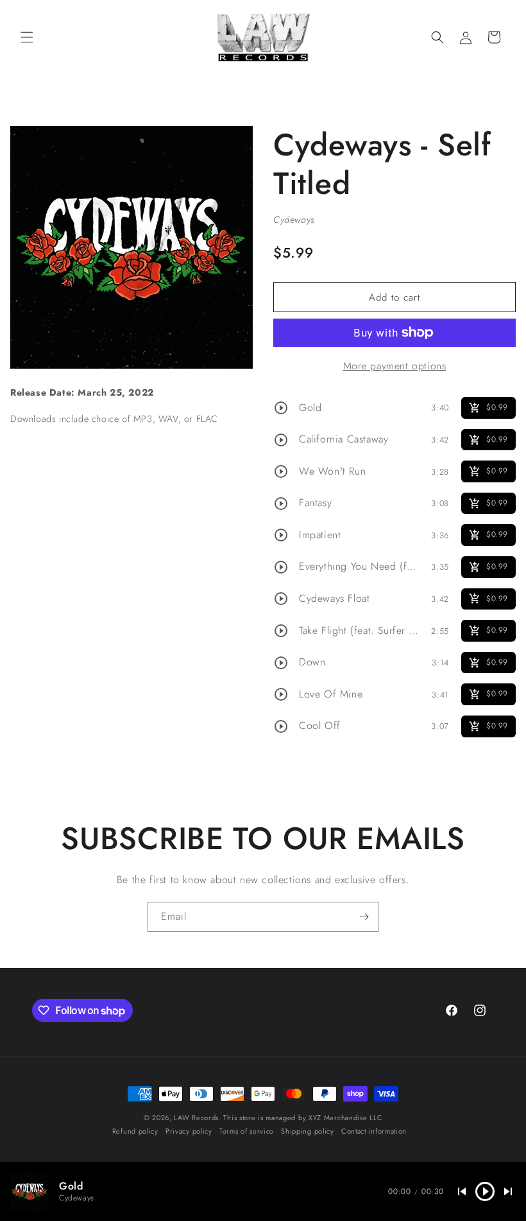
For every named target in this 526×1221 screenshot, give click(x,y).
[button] (27, 37)
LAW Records (196, 1117)
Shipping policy (307, 1131)
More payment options (394, 365)
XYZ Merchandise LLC (345, 1117)
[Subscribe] (364, 917)
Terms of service (246, 1131)
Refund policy (135, 1131)
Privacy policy (188, 1131)
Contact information (374, 1131)
